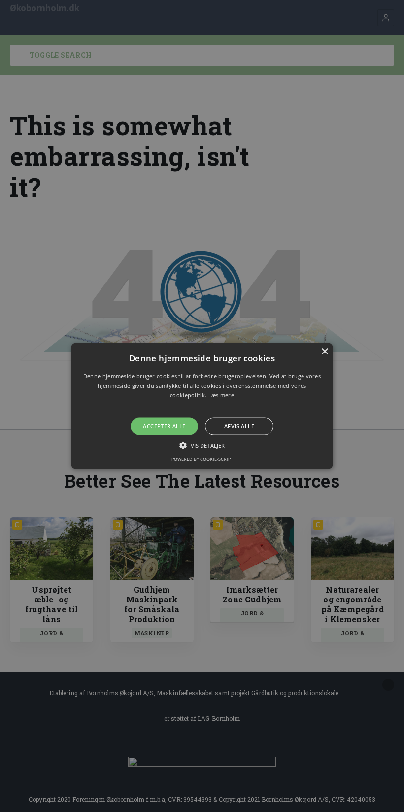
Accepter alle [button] (164, 426)
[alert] (202, 406)
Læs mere (221, 395)
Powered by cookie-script (202, 459)
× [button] (324, 351)
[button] (202, 406)
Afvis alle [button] (239, 426)
